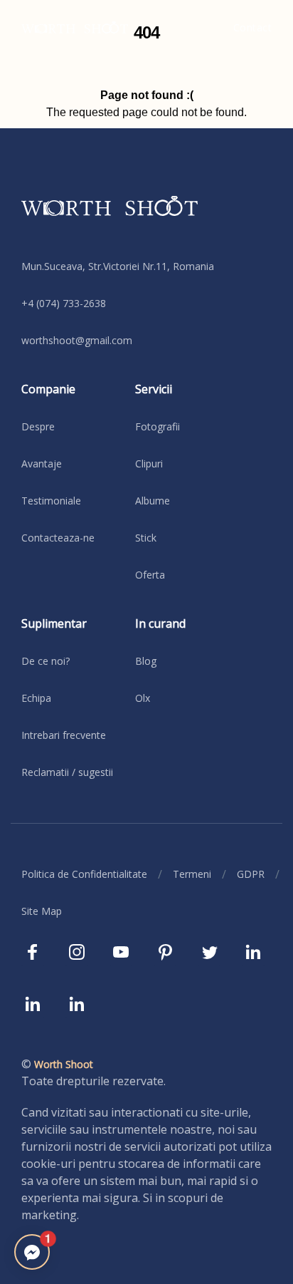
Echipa (36, 698)
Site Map (41, 911)
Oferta (150, 574)
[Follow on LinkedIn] (253, 956)
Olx (142, 698)
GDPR (251, 874)
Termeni (192, 874)
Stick (145, 537)
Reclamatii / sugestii (67, 772)
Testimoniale (51, 500)
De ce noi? (45, 661)
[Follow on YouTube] (121, 956)
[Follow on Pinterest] (165, 956)
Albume (152, 500)
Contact (252, 27)
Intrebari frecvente (63, 735)
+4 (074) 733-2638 (63, 303)
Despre (38, 426)
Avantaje (41, 463)
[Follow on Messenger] (32, 1252)
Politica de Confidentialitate (84, 874)
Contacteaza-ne (58, 537)
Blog (145, 661)
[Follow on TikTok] (33, 1008)
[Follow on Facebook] (33, 956)
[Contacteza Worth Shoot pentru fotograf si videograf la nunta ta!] (146, 216)
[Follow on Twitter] (209, 956)
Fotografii (157, 426)
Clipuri (149, 463)
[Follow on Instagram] (77, 956)
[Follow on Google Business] (77, 1008)
